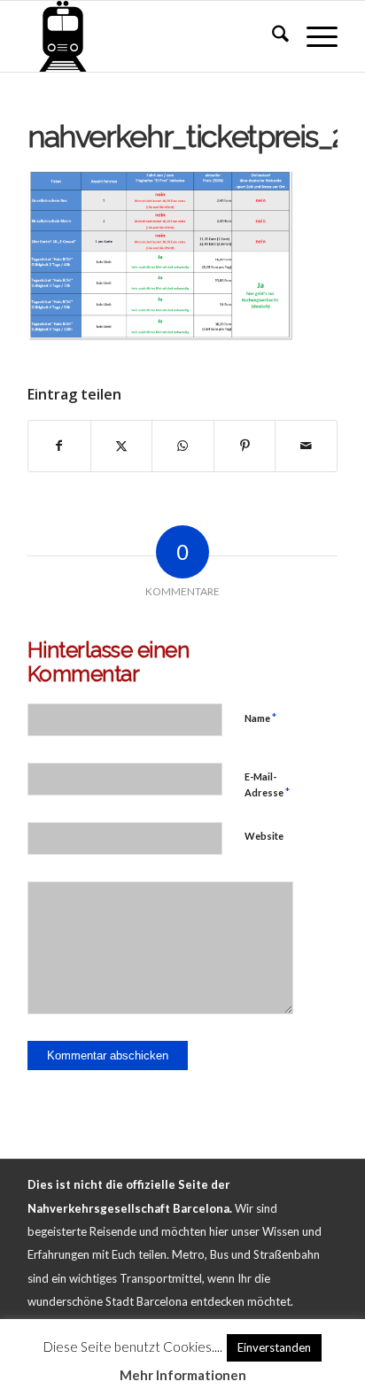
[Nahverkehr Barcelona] (151, 36)
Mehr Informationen (183, 1375)
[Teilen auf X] (121, 445)
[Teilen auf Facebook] (59, 445)
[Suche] (271, 36)
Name (260, 717)
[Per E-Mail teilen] (306, 445)
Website (264, 836)
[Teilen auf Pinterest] (245, 445)
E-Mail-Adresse (267, 785)
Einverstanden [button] (274, 1347)
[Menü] (313, 36)
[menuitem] (271, 36)
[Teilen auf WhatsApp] (183, 445)
